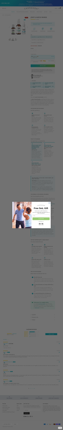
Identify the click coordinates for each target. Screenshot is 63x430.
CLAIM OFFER (41, 218)
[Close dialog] (49, 203)
